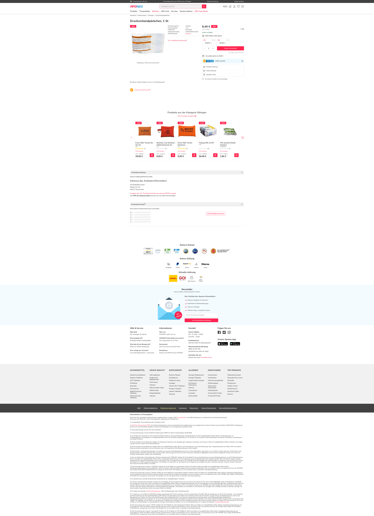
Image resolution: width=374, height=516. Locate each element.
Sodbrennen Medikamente (154, 379)
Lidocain (152, 396)
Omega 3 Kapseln (175, 389)
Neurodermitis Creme (234, 378)
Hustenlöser (212, 378)
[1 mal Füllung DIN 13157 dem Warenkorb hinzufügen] (215, 155)
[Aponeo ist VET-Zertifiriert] (176, 251)
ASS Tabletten (135, 380)
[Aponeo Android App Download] (235, 344)
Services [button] (174, 11)
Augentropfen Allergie (196, 380)
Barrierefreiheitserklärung (228, 408)
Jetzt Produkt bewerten (215, 214)
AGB (139, 408)
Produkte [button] (133, 11)
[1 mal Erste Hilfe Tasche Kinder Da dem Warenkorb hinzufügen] (152, 155)
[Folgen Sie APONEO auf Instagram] (229, 332)
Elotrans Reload (174, 375)
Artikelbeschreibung (138, 172)
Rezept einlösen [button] (186, 11)
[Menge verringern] (204, 48)
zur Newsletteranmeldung (201, 320)
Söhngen (188, 33)
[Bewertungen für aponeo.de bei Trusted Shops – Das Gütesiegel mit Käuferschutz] (148, 251)
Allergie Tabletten (194, 378)
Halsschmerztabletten (215, 380)
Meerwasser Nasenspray (212, 387)
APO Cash (165, 11)
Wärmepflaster (155, 375)
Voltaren (152, 385)
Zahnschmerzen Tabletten (135, 397)
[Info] (242, 61)
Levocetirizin (192, 390)
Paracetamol (134, 389)
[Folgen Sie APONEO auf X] (224, 332)
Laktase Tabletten (175, 391)
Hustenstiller (212, 375)
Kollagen (172, 383)
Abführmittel (154, 390)
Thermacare (154, 382)
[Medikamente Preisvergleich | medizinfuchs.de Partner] (204, 251)
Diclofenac (133, 383)
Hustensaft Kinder (214, 396)
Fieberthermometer (234, 375)
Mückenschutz (232, 389)
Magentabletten (155, 393)
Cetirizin (191, 388)
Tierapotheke (144, 11)
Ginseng (172, 394)
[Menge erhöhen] (213, 48)
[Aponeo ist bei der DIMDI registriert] (167, 251)
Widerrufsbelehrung (151, 408)
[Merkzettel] (238, 6)
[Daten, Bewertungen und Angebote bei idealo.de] (195, 251)
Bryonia (230, 394)
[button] (155, 11)
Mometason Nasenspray (192, 384)
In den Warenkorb (230, 48)
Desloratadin (192, 396)
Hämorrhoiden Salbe (157, 388)
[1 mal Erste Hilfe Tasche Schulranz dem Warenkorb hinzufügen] (194, 155)
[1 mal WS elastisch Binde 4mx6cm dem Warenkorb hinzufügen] (236, 155)
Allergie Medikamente (196, 375)
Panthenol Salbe (233, 391)
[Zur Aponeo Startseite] (136, 6)
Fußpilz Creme (232, 386)
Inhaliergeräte (212, 390)
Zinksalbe (230, 380)
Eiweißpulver (173, 378)
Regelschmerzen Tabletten (135, 392)
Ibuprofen (133, 386)
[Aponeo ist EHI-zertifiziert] (158, 251)
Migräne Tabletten (136, 378)
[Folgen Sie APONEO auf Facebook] (219, 332)
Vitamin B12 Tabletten (177, 386)
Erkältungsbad (213, 383)
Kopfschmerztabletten (137, 375)
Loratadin (191, 393)
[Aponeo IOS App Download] (223, 344)
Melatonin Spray (174, 380)
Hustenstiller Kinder (215, 393)
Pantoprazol (231, 383)
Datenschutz (194, 408)
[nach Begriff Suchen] (204, 6)
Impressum (183, 408)
